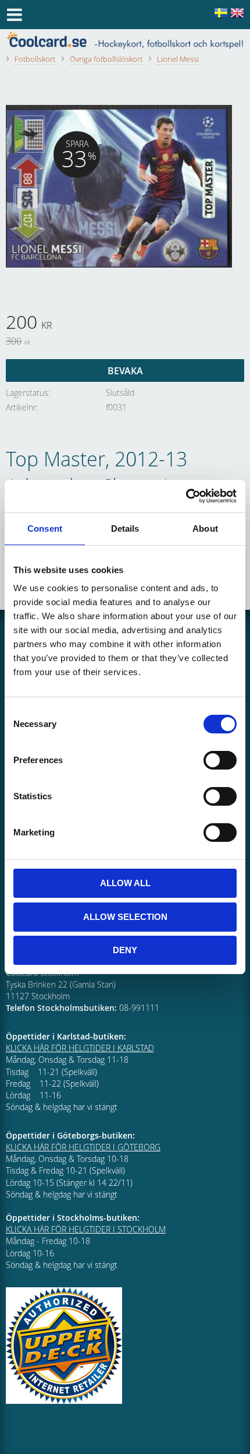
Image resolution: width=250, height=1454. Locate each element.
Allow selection (125, 917)
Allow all (125, 883)
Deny (125, 950)
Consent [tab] (44, 528)
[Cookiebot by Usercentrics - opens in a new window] (186, 496)
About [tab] (205, 528)
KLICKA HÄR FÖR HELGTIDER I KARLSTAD (80, 1047)
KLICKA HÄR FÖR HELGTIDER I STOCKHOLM (86, 1229)
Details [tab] (125, 528)
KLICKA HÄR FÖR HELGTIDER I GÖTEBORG (83, 1147)
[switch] (220, 760)
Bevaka (125, 370)
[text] (125, 323)
